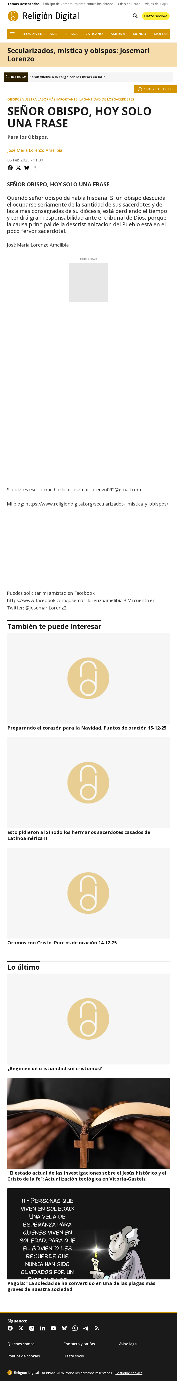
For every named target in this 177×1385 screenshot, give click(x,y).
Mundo (139, 34)
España (71, 34)
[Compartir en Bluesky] (27, 167)
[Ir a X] (22, 1328)
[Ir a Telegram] (87, 1328)
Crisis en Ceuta (129, 4)
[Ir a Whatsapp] (76, 1328)
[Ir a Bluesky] (65, 1328)
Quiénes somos (21, 1344)
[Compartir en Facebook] (10, 167)
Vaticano (94, 34)
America (118, 34)
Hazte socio (73, 1356)
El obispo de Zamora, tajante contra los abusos (77, 4)
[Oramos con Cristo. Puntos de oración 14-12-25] (88, 893)
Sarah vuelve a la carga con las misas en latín (68, 77)
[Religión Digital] (43, 16)
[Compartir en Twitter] (18, 167)
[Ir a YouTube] (54, 1328)
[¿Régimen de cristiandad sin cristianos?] (88, 1019)
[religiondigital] (23, 1372)
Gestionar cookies (128, 1373)
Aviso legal (128, 1344)
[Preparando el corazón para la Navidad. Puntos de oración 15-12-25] (88, 678)
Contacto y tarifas (79, 1344)
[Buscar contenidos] (134, 16)
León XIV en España (39, 34)
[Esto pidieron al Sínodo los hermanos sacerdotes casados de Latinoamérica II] (88, 782)
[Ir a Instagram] (32, 1328)
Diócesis (161, 34)
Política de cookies (23, 1356)
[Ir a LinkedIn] (43, 1328)
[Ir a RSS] (97, 1328)
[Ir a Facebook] (11, 1328)
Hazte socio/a (155, 16)
